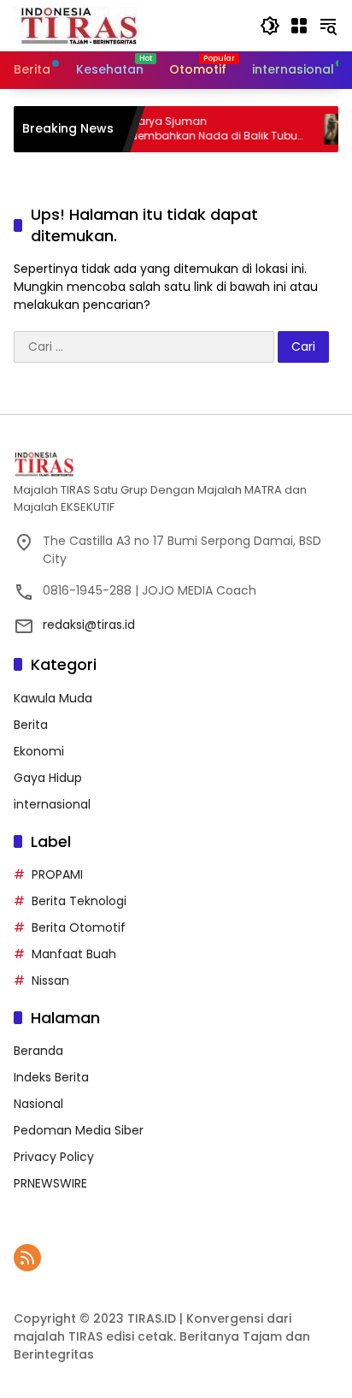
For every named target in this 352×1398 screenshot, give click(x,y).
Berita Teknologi (79, 900)
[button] (270, 25)
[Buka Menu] (299, 25)
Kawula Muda (53, 698)
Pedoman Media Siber (79, 1130)
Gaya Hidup (48, 777)
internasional (52, 804)
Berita (31, 724)
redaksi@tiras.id (89, 624)
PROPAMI (57, 874)
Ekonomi (39, 751)
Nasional (38, 1103)
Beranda (38, 1050)
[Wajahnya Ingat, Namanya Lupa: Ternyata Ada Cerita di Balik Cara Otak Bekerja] (327, 129)
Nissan (50, 980)
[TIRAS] (80, 24)
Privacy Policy (54, 1156)
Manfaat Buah (74, 954)
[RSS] (27, 1257)
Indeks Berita (51, 1077)
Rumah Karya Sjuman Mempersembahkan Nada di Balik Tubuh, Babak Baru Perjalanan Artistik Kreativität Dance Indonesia (186, 129)
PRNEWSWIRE (50, 1183)
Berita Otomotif (79, 927)
